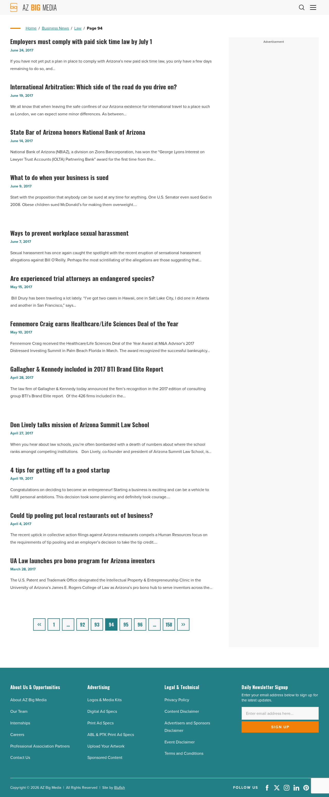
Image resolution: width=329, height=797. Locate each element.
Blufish (119, 787)
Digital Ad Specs (102, 711)
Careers (17, 735)
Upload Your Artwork (105, 746)
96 (140, 624)
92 (82, 624)
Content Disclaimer (181, 711)
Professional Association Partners (40, 746)
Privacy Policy (176, 700)
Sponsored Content (104, 757)
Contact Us (20, 757)
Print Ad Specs (100, 723)
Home (31, 28)
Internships (20, 723)
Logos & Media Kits (104, 700)
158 (169, 624)
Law (77, 28)
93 (96, 624)
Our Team (19, 711)
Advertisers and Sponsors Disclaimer (187, 726)
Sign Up (280, 727)
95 (125, 624)
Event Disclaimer (179, 742)
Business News (55, 28)
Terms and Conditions (183, 753)
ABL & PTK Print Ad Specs (110, 735)
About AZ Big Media (28, 700)
